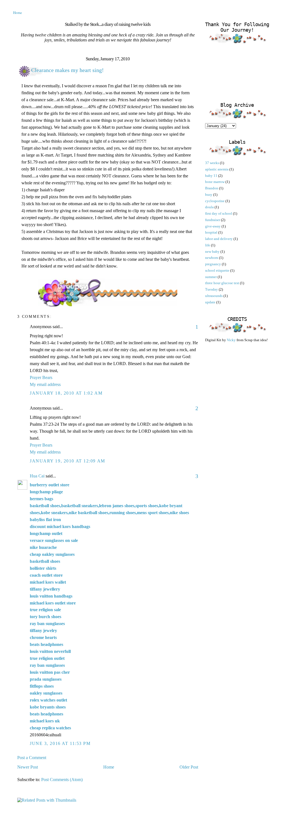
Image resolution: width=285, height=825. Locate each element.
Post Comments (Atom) (62, 779)
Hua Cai (37, 476)
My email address (45, 384)
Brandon (211, 188)
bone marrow (215, 182)
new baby (212, 251)
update (210, 302)
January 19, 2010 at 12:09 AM (67, 461)
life (207, 245)
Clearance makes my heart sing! (67, 70)
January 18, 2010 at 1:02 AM (66, 393)
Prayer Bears (41, 377)
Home (17, 12)
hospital (211, 232)
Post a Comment (31, 757)
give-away (213, 226)
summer (211, 277)
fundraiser (212, 220)
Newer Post (27, 767)
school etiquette (217, 270)
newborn (211, 258)
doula (209, 207)
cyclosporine (215, 201)
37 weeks (212, 163)
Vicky (232, 340)
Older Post (189, 767)
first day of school (218, 213)
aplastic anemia (217, 169)
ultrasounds (214, 296)
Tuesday (211, 289)
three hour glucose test (222, 283)
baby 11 (211, 176)
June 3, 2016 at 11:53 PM (60, 743)
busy (208, 194)
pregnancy (213, 264)
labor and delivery (219, 239)
